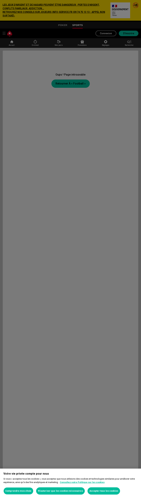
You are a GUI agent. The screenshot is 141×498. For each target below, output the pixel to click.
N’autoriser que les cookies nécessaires (60, 491)
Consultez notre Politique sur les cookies (82, 482)
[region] (70, 483)
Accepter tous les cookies (103, 491)
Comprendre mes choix (18, 491)
